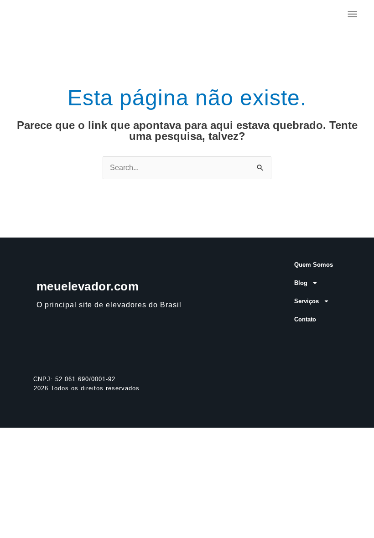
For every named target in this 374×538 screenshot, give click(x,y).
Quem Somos (313, 264)
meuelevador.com (87, 286)
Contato (305, 319)
